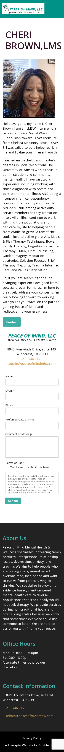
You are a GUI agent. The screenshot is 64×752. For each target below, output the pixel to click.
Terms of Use (15, 462)
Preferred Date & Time (19, 419)
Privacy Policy (32, 738)
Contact (12, 322)
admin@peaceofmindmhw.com (32, 363)
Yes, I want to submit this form (30, 467)
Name (10, 376)
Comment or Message (19, 434)
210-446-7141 (32, 359)
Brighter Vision (48, 745)
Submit (13, 500)
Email (9, 390)
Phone (9, 405)
